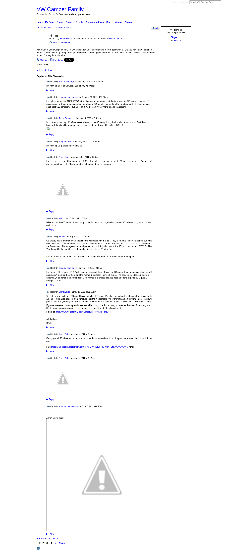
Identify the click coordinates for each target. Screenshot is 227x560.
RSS (38, 548)
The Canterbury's (66, 82)
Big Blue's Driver (62, 556)
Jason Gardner (65, 118)
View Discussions (61, 42)
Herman (62, 236)
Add (157, 28)
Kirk (60, 218)
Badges (153, 556)
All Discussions (44, 27)
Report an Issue (167, 556)
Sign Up (176, 2)
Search (224, 2)
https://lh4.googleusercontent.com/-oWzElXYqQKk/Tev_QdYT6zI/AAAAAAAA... (89, 347)
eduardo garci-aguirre (69, 97)
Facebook (58, 60)
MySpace (44, 60)
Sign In (184, 2)
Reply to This (44, 70)
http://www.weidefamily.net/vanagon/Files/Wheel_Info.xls (83, 312)
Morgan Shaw (65, 141)
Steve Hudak (66, 38)
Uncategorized (116, 38)
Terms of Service (183, 556)
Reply (50, 90)
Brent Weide (64, 292)
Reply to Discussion (47, 538)
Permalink (48, 81)
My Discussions (63, 27)
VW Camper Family (60, 9)
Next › (62, 543)
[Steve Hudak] (42, 43)
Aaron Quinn (64, 157)
